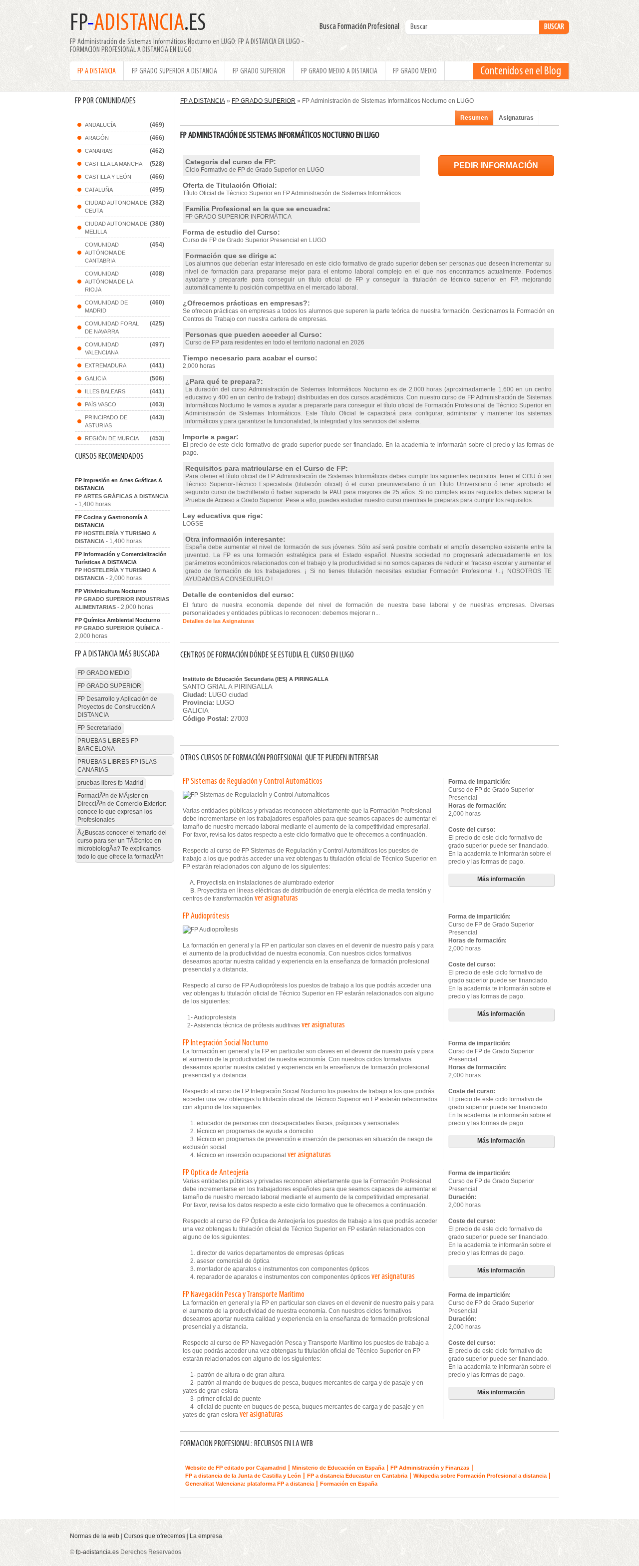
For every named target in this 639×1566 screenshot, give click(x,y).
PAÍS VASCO (100, 404)
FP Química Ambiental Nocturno (117, 620)
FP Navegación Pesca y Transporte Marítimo (244, 1294)
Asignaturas (516, 117)
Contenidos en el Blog (520, 71)
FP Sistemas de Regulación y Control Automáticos (252, 781)
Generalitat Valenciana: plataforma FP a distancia (249, 1484)
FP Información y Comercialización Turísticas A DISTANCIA (121, 558)
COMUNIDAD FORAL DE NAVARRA (112, 327)
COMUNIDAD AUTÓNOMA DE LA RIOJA (109, 282)
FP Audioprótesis (206, 916)
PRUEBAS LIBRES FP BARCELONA (107, 744)
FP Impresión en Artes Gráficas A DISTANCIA (118, 484)
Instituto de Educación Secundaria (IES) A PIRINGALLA (255, 679)
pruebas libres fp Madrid (110, 782)
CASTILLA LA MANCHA (113, 164)
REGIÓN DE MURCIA (112, 438)
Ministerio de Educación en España (338, 1468)
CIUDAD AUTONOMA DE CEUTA (116, 207)
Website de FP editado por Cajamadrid (235, 1468)
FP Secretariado (99, 727)
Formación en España (348, 1484)
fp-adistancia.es (97, 1552)
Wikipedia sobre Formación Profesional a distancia (480, 1476)
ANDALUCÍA (100, 125)
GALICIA (95, 378)
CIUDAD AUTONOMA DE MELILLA (116, 228)
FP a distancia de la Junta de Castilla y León (243, 1476)
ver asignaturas (276, 898)
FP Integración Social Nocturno (225, 1043)
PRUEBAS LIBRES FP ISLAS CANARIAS (117, 765)
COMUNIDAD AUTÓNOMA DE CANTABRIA (105, 253)
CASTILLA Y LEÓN (108, 177)
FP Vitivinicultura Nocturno (110, 591)
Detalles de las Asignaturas (218, 621)
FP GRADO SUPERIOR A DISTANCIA (174, 71)
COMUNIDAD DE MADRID (106, 306)
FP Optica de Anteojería (216, 1173)
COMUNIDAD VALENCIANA (102, 348)
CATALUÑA (99, 190)
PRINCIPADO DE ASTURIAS (106, 421)
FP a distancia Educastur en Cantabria (357, 1476)
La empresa (206, 1536)
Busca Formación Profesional (362, 26)
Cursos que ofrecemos (154, 1536)
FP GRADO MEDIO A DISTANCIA (339, 71)
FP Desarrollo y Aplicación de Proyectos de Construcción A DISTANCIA (117, 706)
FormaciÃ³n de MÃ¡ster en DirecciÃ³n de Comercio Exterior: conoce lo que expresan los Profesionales (121, 807)
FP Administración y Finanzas (429, 1468)
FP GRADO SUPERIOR (259, 71)
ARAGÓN (97, 138)
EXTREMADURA (105, 365)
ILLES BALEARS (105, 391)
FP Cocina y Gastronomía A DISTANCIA (111, 521)
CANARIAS (98, 151)
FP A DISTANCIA (96, 71)
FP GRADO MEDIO (415, 71)
